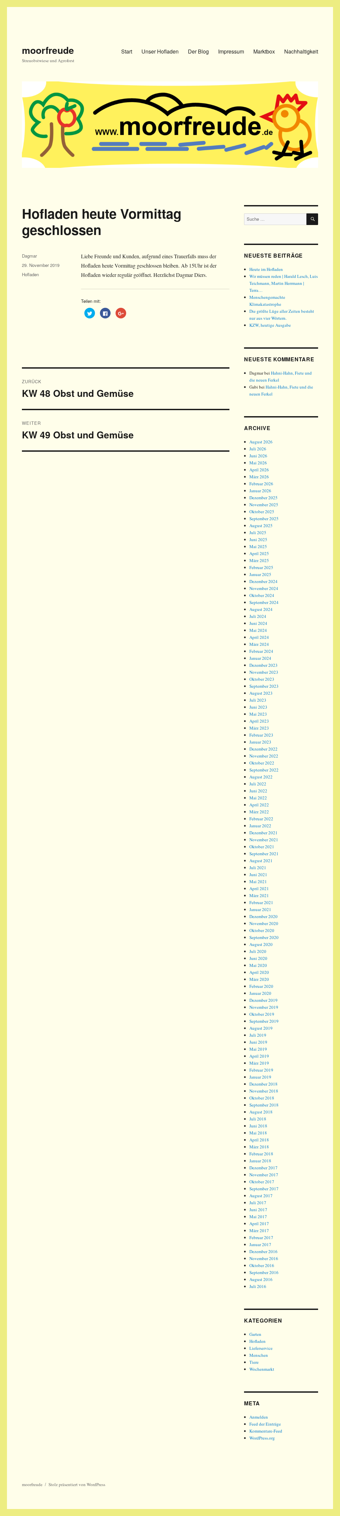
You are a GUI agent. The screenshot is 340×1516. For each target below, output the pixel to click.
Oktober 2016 (261, 1265)
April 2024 (259, 637)
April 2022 (259, 805)
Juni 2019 (258, 1042)
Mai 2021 (258, 881)
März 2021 (259, 895)
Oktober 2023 (261, 679)
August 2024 (261, 609)
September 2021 (264, 854)
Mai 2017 (258, 1217)
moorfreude (48, 50)
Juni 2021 (258, 874)
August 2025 (261, 525)
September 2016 (264, 1272)
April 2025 (259, 553)
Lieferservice (261, 1348)
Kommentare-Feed (265, 1431)
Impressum (231, 51)
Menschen (258, 1355)
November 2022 (263, 756)
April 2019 (259, 1056)
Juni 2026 (258, 456)
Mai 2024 (258, 630)
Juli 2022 (257, 784)
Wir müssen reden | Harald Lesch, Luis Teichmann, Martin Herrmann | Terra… (283, 283)
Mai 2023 (258, 714)
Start (126, 51)
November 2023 (263, 672)
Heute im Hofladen (266, 269)
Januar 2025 (260, 574)
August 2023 (261, 693)
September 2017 (264, 1189)
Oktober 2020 (261, 930)
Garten (255, 1334)
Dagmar (29, 256)
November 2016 (263, 1258)
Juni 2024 (258, 623)
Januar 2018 (260, 1161)
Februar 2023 (261, 735)
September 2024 (264, 602)
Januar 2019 (260, 1077)
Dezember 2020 (263, 916)
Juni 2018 (258, 1126)
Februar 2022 (261, 819)
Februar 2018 (261, 1154)
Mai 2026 (258, 463)
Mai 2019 (258, 1049)
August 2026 (261, 442)
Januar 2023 (260, 742)
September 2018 (264, 1105)
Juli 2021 (257, 868)
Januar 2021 (260, 909)
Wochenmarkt (261, 1369)
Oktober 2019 (261, 1014)
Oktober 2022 (261, 763)
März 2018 (259, 1147)
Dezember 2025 (263, 498)
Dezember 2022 (263, 749)
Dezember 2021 (263, 833)
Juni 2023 (258, 707)
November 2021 (263, 840)
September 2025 (264, 519)
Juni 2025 (258, 539)
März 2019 (259, 1063)
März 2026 (259, 477)
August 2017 (261, 1196)
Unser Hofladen (160, 51)
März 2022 (259, 812)
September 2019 (264, 1021)
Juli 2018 (257, 1119)
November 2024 (263, 588)
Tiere (254, 1362)
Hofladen (30, 274)
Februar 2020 (261, 986)
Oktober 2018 (261, 1098)
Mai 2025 (258, 546)
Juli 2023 (257, 700)
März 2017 (259, 1230)
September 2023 (264, 686)
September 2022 (264, 770)
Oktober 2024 (261, 595)
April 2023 (259, 721)
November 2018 (263, 1091)
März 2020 (259, 979)
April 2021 (259, 888)
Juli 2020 (257, 951)
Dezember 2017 (263, 1168)
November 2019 (263, 1007)
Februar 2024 (261, 651)
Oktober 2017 (261, 1182)
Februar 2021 (261, 902)
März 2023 (259, 728)
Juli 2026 (257, 449)
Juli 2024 (257, 616)
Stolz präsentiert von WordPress (76, 1484)
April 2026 (259, 470)
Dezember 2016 (263, 1251)
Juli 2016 (257, 1286)
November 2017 (263, 1175)
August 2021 (261, 861)
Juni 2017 (258, 1210)
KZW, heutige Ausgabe (270, 325)
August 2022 (261, 777)
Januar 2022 (260, 826)
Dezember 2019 (263, 1000)
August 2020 (261, 944)
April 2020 (259, 972)
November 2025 (263, 505)
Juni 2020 (258, 958)
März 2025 (259, 560)
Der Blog (198, 51)
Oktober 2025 (261, 512)
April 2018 (259, 1140)
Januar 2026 (260, 491)
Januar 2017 (260, 1244)
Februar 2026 (261, 484)
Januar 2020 (260, 993)
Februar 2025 (261, 567)
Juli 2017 (257, 1203)
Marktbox (264, 51)
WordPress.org (262, 1438)
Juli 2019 (257, 1035)
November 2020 (263, 923)
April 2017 (259, 1223)
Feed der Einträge (265, 1424)
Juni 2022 (258, 791)
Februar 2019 (261, 1070)
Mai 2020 (258, 965)
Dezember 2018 (263, 1084)
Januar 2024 (260, 658)
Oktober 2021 (261, 847)
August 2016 (261, 1279)
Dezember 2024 (263, 581)
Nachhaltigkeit (301, 51)
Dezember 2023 (263, 665)
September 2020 (264, 937)
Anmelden (258, 1417)
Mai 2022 (258, 798)
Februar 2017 (261, 1237)
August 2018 (261, 1112)
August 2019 (261, 1028)
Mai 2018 (258, 1133)
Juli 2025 (257, 532)
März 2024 (259, 644)
